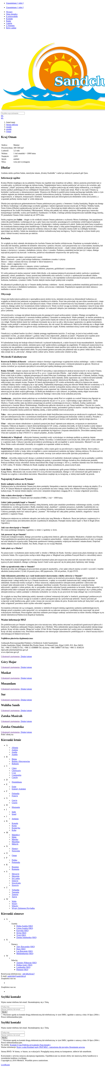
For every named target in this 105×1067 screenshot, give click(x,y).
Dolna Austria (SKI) (24, 926)
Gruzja (14, 803)
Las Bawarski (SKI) (24, 951)
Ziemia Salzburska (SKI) (26, 937)
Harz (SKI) (20, 949)
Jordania (15, 819)
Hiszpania (16, 807)
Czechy (15, 777)
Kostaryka (16, 828)
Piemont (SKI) (22, 969)
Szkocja (15, 881)
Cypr (14, 773)
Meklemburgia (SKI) (24, 953)
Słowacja (15, 874)
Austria (15, 754)
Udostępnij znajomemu (10, 656)
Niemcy (15, 848)
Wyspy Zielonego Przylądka (23, 908)
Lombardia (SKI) (23, 967)
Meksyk (15, 844)
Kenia (14, 826)
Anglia (14, 752)
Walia (14, 901)
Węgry (14, 904)
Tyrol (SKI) (21, 935)
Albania (15, 748)
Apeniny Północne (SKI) (26, 963)
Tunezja (15, 894)
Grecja (14, 800)
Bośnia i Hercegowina (21, 761)
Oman (8, 131)
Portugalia (16, 862)
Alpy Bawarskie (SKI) (25, 947)
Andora (15, 750)
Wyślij (4, 1012)
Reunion (15, 867)
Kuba (14, 830)
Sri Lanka (16, 878)
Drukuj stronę (26, 656)
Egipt (14, 787)
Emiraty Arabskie (19, 789)
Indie (14, 812)
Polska (14, 860)
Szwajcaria (16, 883)
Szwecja (15, 885)
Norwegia (16, 851)
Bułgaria (15, 764)
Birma (14, 759)
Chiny (14, 768)
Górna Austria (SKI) (24, 928)
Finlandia (15, 793)
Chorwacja (16, 770)
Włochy (15, 906)
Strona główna (12, 125)
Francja (15, 796)
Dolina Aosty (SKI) (24, 965)
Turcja (14, 897)
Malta (14, 837)
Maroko (15, 839)
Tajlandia (15, 890)
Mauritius (15, 842)
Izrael (14, 814)
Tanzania (15, 892)
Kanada (15, 823)
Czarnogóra (16, 775)
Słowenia (15, 876)
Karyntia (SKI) (22, 930)
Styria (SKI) (21, 933)
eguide (9, 127)
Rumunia (15, 869)
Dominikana (17, 782)
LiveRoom (5, 1065)
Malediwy (16, 835)
